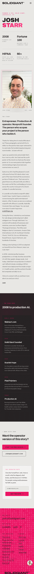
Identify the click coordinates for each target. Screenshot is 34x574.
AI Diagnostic (6, 545)
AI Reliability (6, 548)
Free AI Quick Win (8, 560)
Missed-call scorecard (6, 556)
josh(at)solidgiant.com (13, 518)
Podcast (21, 549)
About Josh (22, 537)
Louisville (21, 540)
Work (20, 543)
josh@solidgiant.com (14, 454)
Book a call (5, 563)
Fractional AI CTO (8, 552)
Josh (15, 526)
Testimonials (23, 552)
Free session (6, 537)
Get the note (15, 494)
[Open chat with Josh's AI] (29, 563)
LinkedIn (6, 526)
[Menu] (30, 3)
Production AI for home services (7, 541)
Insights (21, 546)
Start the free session (14, 447)
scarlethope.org (7, 211)
